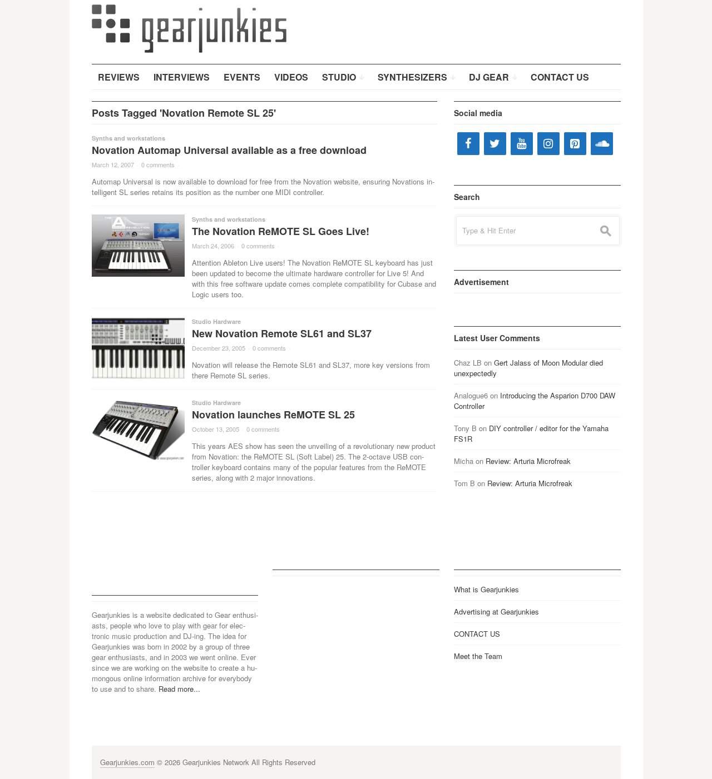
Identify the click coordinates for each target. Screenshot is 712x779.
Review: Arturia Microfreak (528, 461)
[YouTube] (522, 143)
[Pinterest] (575, 143)
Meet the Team (478, 656)
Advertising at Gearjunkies (496, 611)
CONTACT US (477, 633)
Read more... (179, 688)
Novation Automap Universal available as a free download (229, 150)
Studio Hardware (216, 321)
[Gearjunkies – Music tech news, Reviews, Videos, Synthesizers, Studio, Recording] (189, 28)
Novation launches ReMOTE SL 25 (273, 414)
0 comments (158, 164)
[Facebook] (468, 143)
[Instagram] (548, 143)
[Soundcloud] (602, 143)
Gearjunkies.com (127, 762)
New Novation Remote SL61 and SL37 (282, 333)
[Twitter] (495, 143)
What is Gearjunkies (486, 589)
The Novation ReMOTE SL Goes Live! (280, 231)
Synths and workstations (128, 138)
